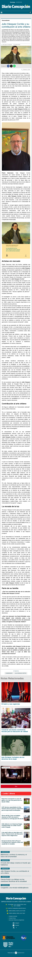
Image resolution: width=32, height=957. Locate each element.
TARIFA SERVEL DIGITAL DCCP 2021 (17, 910)
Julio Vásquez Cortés (20, 673)
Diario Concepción (8, 44)
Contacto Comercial (13, 916)
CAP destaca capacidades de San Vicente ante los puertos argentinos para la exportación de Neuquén (12, 808)
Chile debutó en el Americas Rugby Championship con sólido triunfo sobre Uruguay (12, 825)
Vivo (16, 786)
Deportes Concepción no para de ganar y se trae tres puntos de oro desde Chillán (12, 800)
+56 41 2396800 (16, 905)
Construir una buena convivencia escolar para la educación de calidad (14, 730)
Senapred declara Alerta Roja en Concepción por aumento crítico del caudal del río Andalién (12, 842)
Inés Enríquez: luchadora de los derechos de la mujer (12, 758)
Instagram (17, 923)
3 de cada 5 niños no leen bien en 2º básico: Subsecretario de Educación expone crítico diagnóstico (12, 834)
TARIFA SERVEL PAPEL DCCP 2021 (17, 913)
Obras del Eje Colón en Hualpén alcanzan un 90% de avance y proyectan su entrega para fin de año (13, 817)
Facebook (17, 925)
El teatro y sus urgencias (10, 704)
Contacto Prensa (12, 918)
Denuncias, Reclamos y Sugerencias (16, 920)
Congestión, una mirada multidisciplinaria (14, 888)
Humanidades (9, 673)
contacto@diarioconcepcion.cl (17, 908)
